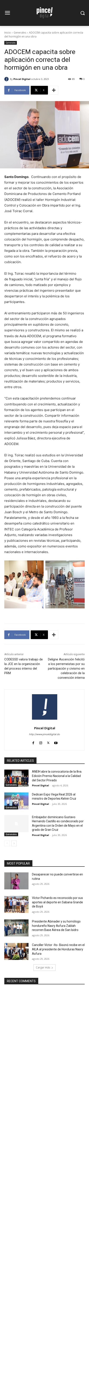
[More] (53, 90)
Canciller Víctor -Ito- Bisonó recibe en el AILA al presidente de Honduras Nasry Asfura (58, 949)
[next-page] (14, 843)
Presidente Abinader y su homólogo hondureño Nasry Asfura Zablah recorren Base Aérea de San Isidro (56, 926)
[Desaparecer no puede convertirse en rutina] (16, 880)
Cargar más (43, 967)
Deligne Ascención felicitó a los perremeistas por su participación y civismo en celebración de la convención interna (66, 668)
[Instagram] (40, 741)
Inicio (7, 32)
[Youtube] (55, 741)
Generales (20, 32)
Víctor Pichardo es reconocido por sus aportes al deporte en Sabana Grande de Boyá (57, 902)
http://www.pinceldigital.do (44, 734)
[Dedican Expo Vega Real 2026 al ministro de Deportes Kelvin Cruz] (16, 800)
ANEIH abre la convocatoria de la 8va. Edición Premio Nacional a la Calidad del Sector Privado (57, 776)
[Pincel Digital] (7, 79)
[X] (48, 741)
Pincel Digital (21, 79)
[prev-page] (7, 843)
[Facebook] (33, 741)
